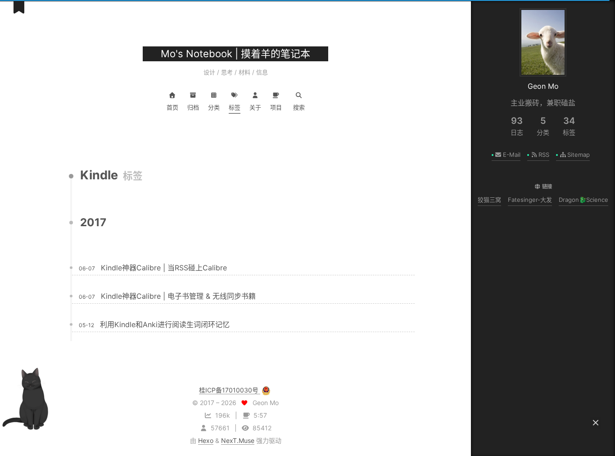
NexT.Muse (237, 440)
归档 (193, 107)
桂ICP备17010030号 (229, 390)
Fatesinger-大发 (530, 199)
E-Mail (511, 154)
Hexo (205, 440)
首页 (172, 107)
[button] (595, 423)
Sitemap (578, 154)
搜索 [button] (299, 107)
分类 (214, 107)
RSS (543, 154)
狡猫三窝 (489, 199)
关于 (255, 107)
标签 (234, 107)
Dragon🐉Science (583, 199)
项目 (276, 107)
